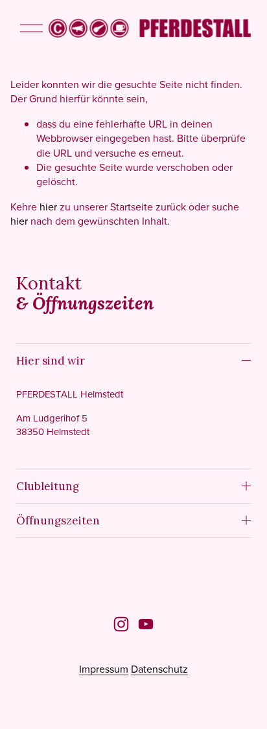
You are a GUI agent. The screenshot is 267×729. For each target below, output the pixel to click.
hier (48, 206)
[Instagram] (121, 624)
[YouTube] (146, 624)
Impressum (103, 669)
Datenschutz (159, 669)
